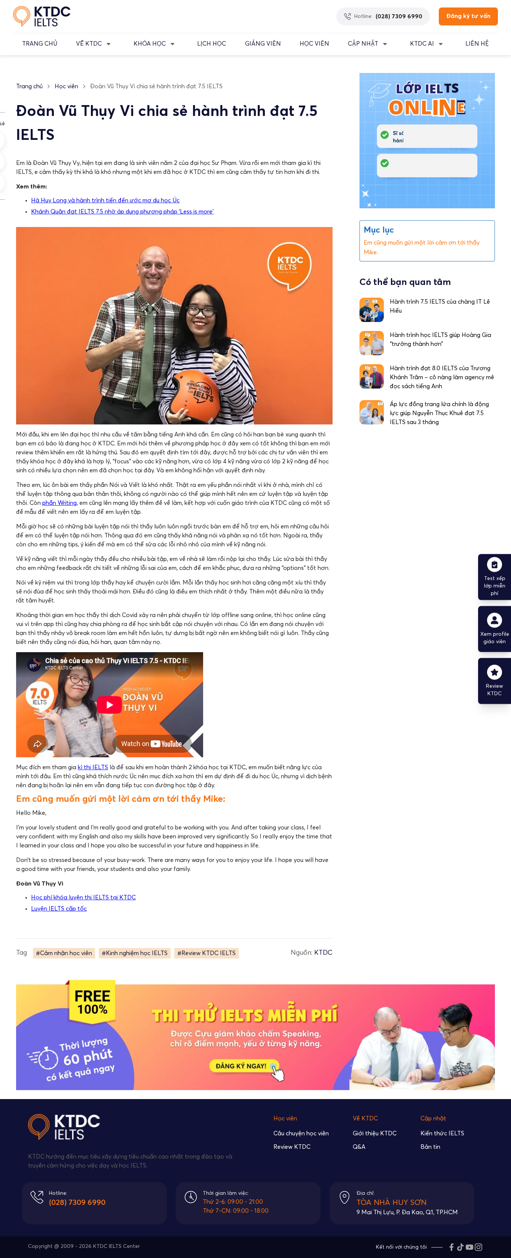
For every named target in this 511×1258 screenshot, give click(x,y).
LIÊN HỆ (477, 44)
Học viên (66, 86)
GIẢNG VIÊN (263, 44)
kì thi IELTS (93, 767)
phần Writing (59, 503)
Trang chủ (29, 86)
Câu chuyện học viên (301, 1133)
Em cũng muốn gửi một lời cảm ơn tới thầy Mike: (422, 247)
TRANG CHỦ (39, 44)
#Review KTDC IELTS (206, 953)
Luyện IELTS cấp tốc (59, 909)
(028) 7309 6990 (77, 1202)
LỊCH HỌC (211, 44)
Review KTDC (291, 1147)
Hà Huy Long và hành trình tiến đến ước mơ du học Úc (105, 200)
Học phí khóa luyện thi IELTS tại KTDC (83, 897)
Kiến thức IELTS (442, 1133)
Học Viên (314, 44)
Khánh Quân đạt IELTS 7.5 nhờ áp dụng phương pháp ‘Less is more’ (122, 212)
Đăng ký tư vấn (468, 16)
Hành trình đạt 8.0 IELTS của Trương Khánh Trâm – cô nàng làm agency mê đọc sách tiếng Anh (442, 378)
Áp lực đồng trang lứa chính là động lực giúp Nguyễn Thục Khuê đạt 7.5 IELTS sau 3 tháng (439, 414)
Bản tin (430, 1147)
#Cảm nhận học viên (64, 953)
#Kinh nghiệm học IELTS (135, 953)
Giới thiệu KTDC (375, 1133)
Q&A (359, 1147)
